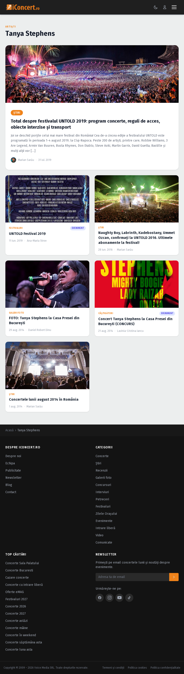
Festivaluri (103, 506)
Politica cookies (137, 667)
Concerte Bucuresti (19, 570)
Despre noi (13, 456)
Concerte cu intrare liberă (24, 585)
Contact (10, 492)
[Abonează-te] (174, 577)
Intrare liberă (105, 528)
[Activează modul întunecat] (156, 7)
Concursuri (103, 485)
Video (99, 535)
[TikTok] (129, 598)
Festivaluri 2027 (16, 599)
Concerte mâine (16, 628)
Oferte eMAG (14, 592)
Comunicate (104, 542)
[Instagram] (109, 598)
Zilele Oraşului (106, 514)
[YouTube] (119, 598)
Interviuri (102, 492)
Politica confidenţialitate (165, 667)
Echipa (10, 463)
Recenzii (101, 470)
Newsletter (13, 478)
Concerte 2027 (15, 614)
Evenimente (104, 521)
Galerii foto (104, 478)
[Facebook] (100, 598)
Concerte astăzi (16, 621)
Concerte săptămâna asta (23, 642)
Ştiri (98, 463)
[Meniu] (174, 7)
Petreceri (102, 499)
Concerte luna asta (18, 650)
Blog (8, 485)
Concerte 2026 (15, 606)
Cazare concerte (17, 578)
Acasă (9, 430)
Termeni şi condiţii (113, 667)
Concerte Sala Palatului (22, 563)
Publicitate (13, 470)
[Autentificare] (165, 7)
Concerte (102, 456)
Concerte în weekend (20, 635)
